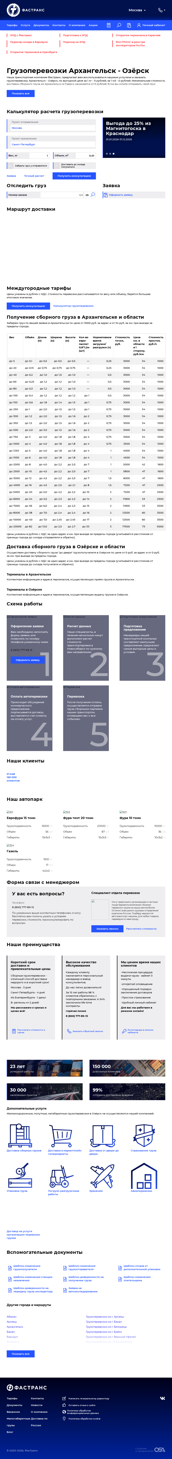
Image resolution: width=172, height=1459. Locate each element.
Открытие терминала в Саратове (138, 35)
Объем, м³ (61, 155)
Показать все (21, 93)
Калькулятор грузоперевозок (73, 305)
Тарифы (12, 25)
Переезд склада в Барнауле (29, 42)
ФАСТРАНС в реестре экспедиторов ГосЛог (130, 43)
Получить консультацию (74, 175)
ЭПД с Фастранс (21, 35)
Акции (93, 25)
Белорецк (13, 1341)
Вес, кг (13, 155)
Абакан (11, 1316)
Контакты (58, 25)
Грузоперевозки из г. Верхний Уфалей (111, 1336)
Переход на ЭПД (74, 42)
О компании (77, 25)
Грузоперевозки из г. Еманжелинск (109, 1341)
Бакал (11, 1331)
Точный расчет (34, 175)
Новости (36, 1405)
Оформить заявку (28, 660)
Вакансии (13, 1411)
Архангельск (15, 1326)
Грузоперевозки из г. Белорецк (106, 1326)
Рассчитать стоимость (141, 928)
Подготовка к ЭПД (75, 35)
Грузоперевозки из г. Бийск (104, 1331)
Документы (41, 25)
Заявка (11, 175)
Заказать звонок (107, 928)
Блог (10, 1432)
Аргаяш (12, 1321)
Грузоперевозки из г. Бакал (104, 1321)
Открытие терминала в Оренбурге (33, 52)
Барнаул (12, 1336)
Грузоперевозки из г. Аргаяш (105, 1316)
